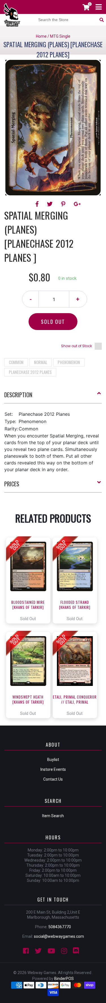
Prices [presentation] (11, 484)
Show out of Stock (76, 346)
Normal (40, 362)
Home (41, 36)
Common (16, 362)
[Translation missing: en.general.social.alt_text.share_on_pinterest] (64, 204)
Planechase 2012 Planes (30, 372)
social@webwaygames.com (59, 936)
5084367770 (59, 927)
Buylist (53, 759)
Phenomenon (69, 362)
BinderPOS (64, 978)
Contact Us (53, 779)
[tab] (53, 396)
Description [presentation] (18, 394)
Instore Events (53, 769)
